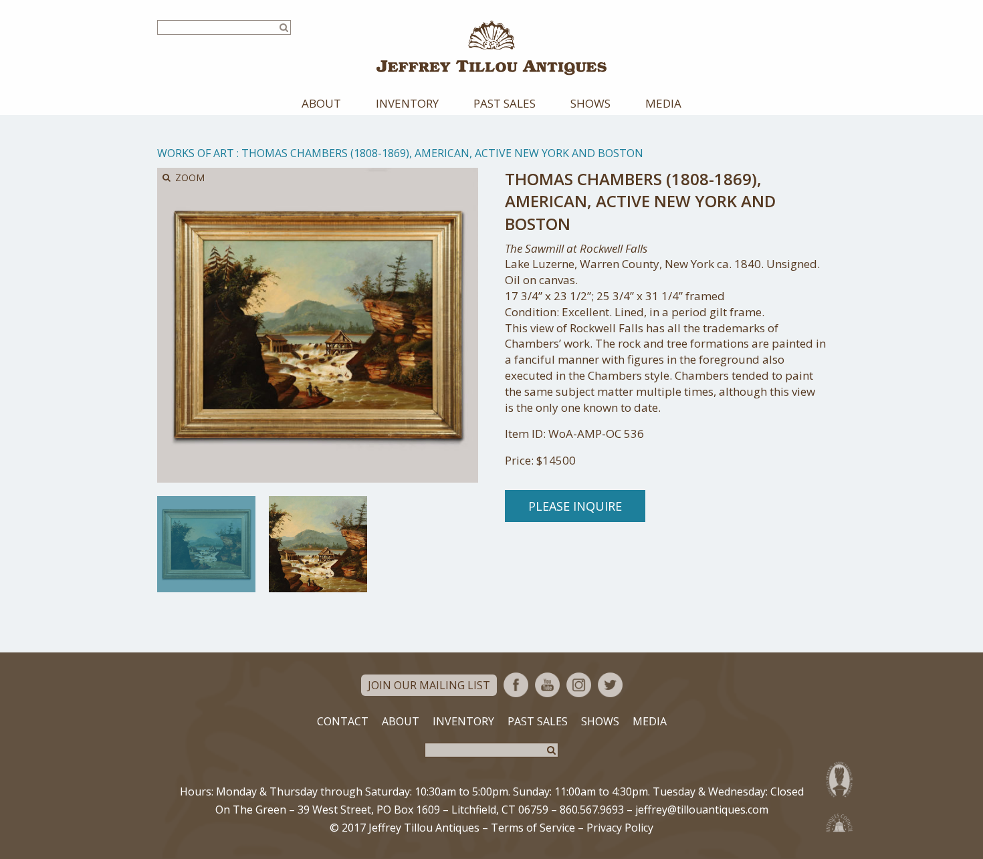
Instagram (578, 684)
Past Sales (504, 103)
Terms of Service (533, 827)
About (321, 103)
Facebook (516, 684)
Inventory (407, 103)
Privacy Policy (619, 827)
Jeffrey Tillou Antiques (491, 48)
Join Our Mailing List (429, 685)
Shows (590, 103)
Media (663, 103)
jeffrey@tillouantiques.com (701, 809)
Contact (342, 721)
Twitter (610, 684)
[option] (206, 544)
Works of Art (195, 153)
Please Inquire (575, 506)
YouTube (547, 684)
